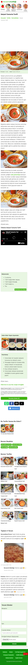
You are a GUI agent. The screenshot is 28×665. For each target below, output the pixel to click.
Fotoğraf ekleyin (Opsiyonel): (10, 636)
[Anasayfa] (9, 2)
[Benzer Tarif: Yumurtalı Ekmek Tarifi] (20, 476)
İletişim (11, 652)
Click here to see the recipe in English (12, 384)
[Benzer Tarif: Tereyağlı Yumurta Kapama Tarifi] (20, 461)
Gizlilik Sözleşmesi (20, 655)
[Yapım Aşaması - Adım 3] (19, 344)
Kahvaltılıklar (15, 18)
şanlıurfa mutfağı (17, 444)
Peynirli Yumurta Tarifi (19, 520)
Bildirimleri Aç (15, 408)
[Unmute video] (14, 237)
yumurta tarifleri (13, 447)
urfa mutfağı (4, 447)
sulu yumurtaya (15, 174)
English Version (18, 657)
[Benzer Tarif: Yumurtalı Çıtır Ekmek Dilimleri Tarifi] (7, 515)
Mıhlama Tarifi (4, 481)
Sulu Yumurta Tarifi (18, 508)
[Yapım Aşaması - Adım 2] (12, 344)
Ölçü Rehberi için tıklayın (20, 289)
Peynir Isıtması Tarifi (5, 508)
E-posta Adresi (6, 630)
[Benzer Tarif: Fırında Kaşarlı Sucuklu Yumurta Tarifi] (7, 488)
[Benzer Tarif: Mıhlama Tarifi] (7, 476)
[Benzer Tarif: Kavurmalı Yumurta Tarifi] (7, 461)
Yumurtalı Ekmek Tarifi (19, 481)
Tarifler (9, 18)
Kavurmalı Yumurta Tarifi (6, 466)
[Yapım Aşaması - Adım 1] (5, 344)
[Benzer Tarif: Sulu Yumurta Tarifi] (20, 503)
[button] (26, 1)
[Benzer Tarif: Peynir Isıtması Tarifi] (7, 503)
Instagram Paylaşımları (8, 655)
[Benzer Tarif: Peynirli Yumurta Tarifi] (20, 515)
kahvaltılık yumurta (6, 444)
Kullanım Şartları (9, 657)
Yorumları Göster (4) (14, 398)
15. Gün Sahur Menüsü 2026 (7, 433)
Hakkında (5, 652)
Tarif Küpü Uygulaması (20, 652)
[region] (14, 36)
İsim (3, 623)
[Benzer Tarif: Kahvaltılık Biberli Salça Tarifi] (20, 488)
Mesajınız (4, 608)
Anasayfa (3, 18)
